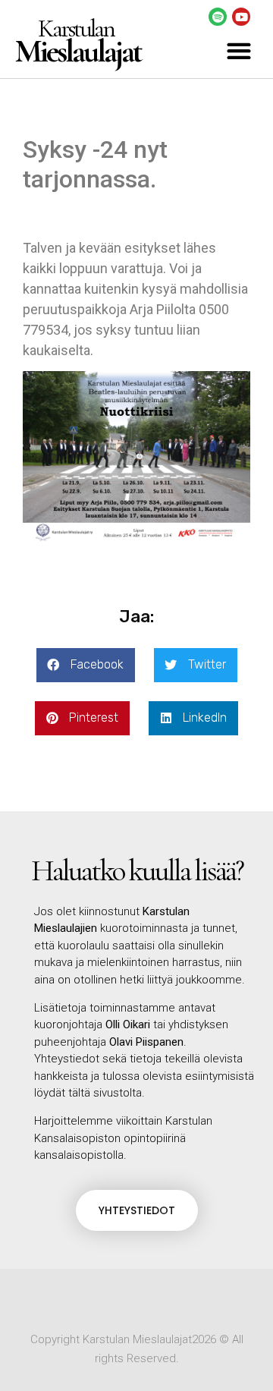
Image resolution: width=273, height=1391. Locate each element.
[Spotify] (218, 17)
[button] (238, 51)
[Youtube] (241, 17)
